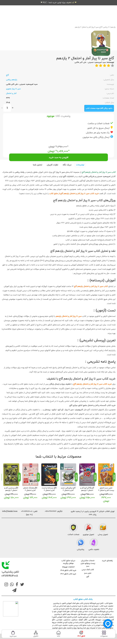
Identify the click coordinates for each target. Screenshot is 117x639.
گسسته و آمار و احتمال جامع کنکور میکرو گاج (87, 405)
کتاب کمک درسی (88, 569)
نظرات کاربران (52, 164)
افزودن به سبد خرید (58, 157)
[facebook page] (16, 585)
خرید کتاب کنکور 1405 (68, 570)
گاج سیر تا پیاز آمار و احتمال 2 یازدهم (88, 27)
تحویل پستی (103, 534)
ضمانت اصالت (73, 534)
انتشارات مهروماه (68, 567)
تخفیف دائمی (94, 549)
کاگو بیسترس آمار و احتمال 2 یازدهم (11, 489)
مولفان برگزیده (68, 563)
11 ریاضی (106, 27)
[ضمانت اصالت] (73, 528)
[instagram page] (6, 585)
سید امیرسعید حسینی (96, 62)
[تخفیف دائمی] (94, 542)
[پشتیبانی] (80, 542)
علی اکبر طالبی (80, 62)
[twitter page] (21, 585)
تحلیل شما (37, 164)
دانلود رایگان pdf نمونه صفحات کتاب (99, 108)
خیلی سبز (87, 573)
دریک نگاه (67, 164)
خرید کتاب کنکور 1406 (68, 574)
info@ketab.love (9, 511)
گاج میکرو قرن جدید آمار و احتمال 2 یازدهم (68, 490)
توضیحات (80, 164)
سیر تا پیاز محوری (13, 88)
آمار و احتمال (11, 93)
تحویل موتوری (88, 534)
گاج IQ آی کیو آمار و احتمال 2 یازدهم (87, 489)
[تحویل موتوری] (88, 528)
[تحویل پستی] (103, 528)
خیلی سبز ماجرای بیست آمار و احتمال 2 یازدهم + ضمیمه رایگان (106, 491)
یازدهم (113, 27)
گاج (7, 75)
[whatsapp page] (11, 585)
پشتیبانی (80, 549)
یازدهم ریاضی (11, 79)
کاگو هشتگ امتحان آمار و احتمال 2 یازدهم (30, 490)
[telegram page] (14, 591)
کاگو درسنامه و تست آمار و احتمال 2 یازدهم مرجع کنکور (49, 490)
